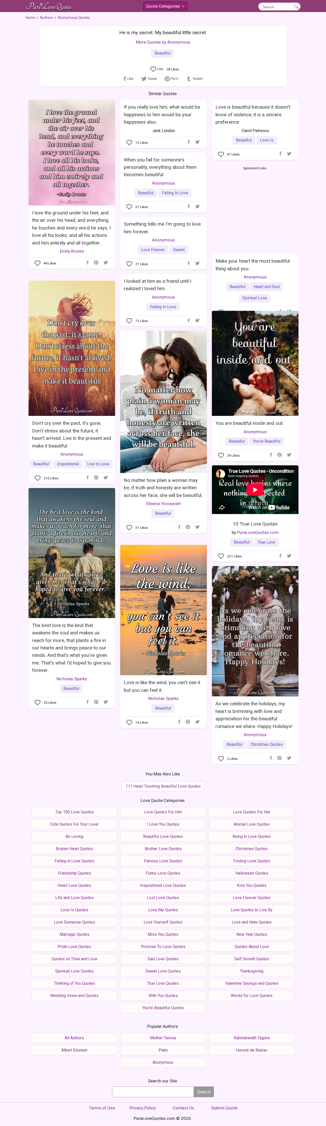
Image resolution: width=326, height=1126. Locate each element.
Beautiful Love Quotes (163, 836)
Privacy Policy (143, 1107)
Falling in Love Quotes (74, 861)
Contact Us (183, 1107)
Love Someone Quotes (74, 922)
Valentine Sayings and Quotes (251, 983)
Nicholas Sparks (72, 678)
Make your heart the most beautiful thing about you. (252, 264)
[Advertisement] (255, 209)
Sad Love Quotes (163, 958)
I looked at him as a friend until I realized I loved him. (157, 284)
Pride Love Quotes (74, 946)
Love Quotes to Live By (252, 909)
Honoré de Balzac (251, 1050)
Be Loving (74, 836)
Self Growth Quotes (251, 958)
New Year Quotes (251, 934)
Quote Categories (165, 7)
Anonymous (163, 183)
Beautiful (162, 53)
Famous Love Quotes (163, 861)
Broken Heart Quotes (74, 848)
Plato (163, 1050)
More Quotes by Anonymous (163, 42)
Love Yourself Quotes (163, 922)
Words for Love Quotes (252, 995)
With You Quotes (163, 995)
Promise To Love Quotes (163, 946)
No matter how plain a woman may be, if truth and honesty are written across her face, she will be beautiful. (163, 487)
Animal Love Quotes (252, 824)
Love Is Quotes (74, 909)
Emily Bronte (72, 251)
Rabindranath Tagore (252, 1037)
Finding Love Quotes (251, 861)
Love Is (266, 140)
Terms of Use (102, 1107)
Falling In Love (175, 192)
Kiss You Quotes (251, 885)
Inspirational (68, 464)
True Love (266, 542)
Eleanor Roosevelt (163, 503)
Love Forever (153, 249)
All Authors (74, 1037)
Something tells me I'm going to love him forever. (162, 227)
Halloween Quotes (251, 873)
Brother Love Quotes (163, 848)
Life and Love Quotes (74, 897)
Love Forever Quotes (251, 897)
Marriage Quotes (74, 934)
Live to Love (98, 464)
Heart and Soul (267, 286)
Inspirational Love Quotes (163, 885)
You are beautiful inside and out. (249, 423)
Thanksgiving (251, 971)
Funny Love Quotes (163, 873)
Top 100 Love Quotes (74, 812)
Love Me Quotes (163, 909)
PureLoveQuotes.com (258, 532)
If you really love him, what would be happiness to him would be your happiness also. (162, 114)
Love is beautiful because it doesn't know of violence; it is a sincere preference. (252, 114)
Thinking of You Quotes (74, 983)
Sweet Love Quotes (163, 971)
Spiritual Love (254, 298)
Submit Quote (224, 1107)
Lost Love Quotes (163, 897)
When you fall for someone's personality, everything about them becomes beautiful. (160, 167)
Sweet (179, 249)
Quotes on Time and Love (74, 958)
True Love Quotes (163, 983)
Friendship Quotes (74, 873)
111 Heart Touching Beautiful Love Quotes (163, 786)
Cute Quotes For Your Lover (74, 824)
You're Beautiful (266, 441)
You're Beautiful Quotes (163, 1007)
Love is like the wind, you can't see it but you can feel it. (162, 686)
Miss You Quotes (163, 934)
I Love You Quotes (163, 824)
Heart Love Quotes (74, 885)
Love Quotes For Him (163, 812)
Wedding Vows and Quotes (74, 995)
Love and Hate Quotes (251, 922)
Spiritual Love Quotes (74, 971)
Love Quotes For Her (251, 812)
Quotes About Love (252, 946)
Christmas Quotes (267, 744)
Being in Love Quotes (252, 836)
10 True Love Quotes (255, 524)
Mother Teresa (163, 1037)
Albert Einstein (74, 1050)
